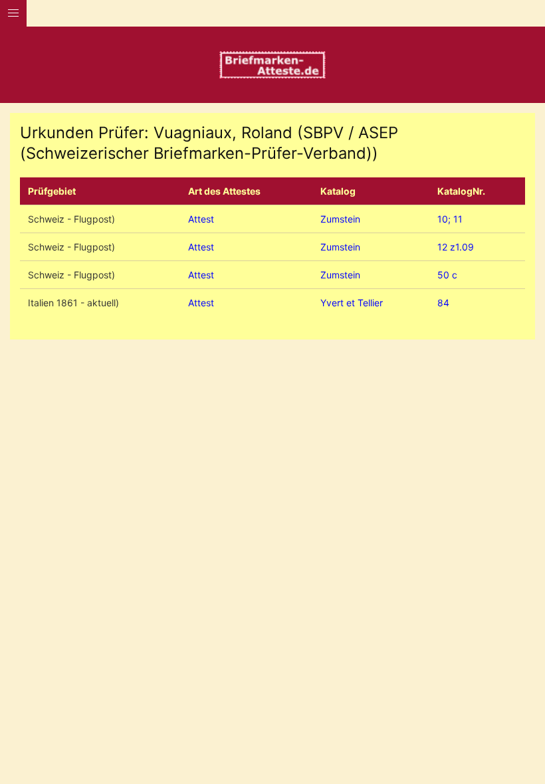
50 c (447, 274)
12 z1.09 (455, 246)
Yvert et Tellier (351, 302)
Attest (201, 219)
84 (443, 302)
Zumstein (340, 219)
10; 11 (450, 219)
